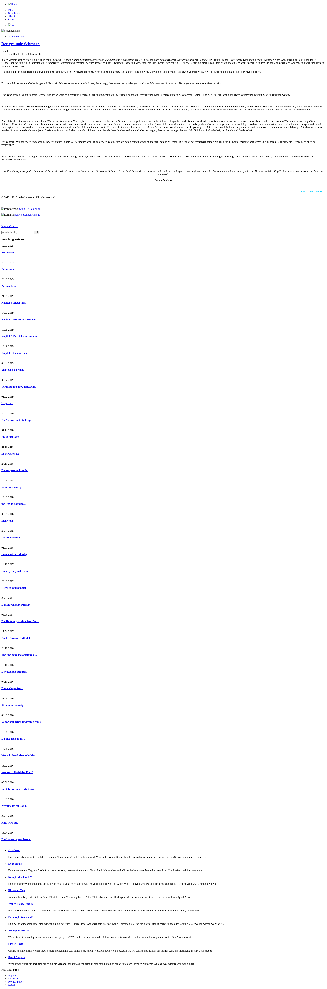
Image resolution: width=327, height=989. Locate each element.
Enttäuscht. (8, 252)
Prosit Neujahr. (10, 436)
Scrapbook (14, 13)
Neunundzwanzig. (11, 487)
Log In (11, 984)
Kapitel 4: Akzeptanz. (13, 302)
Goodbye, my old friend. (15, 571)
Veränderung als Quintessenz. (18, 386)
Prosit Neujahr (16, 957)
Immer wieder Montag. (14, 554)
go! (36, 232)
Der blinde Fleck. (11, 537)
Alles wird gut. (9, 822)
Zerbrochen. (8, 286)
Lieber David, (16, 943)
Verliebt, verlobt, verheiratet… (19, 789)
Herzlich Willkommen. (14, 587)
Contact (12, 19)
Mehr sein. (7, 520)
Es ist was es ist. (10, 453)
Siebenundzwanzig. (12, 705)
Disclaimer (14, 978)
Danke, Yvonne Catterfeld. (16, 638)
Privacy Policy (16, 981)
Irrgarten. (7, 403)
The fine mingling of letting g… (19, 654)
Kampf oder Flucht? (20, 877)
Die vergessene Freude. (14, 470)
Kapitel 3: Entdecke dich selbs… (20, 319)
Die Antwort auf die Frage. (16, 420)
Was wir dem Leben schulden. (18, 755)
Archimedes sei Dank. (14, 805)
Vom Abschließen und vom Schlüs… (22, 721)
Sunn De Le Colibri (30, 208)
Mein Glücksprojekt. (13, 369)
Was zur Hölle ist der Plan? (17, 772)
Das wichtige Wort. (12, 688)
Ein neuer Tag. (16, 890)
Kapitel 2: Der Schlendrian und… (20, 336)
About (11, 16)
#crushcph (14, 850)
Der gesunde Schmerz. (20, 44)
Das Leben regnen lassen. (16, 839)
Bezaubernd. (8, 269)
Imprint (5, 226)
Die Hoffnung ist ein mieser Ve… (20, 621)
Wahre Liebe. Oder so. (21, 903)
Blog (10, 10)
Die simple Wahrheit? (20, 917)
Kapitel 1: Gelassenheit (14, 353)
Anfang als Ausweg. (19, 930)
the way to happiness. (13, 503)
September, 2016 (17, 36)
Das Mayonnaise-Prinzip (15, 604)
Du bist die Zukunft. (13, 738)
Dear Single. (15, 863)
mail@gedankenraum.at (27, 214)
